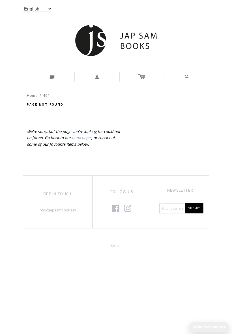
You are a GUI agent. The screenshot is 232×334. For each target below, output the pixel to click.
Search (116, 245)
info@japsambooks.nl (57, 210)
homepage (81, 137)
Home (32, 95)
